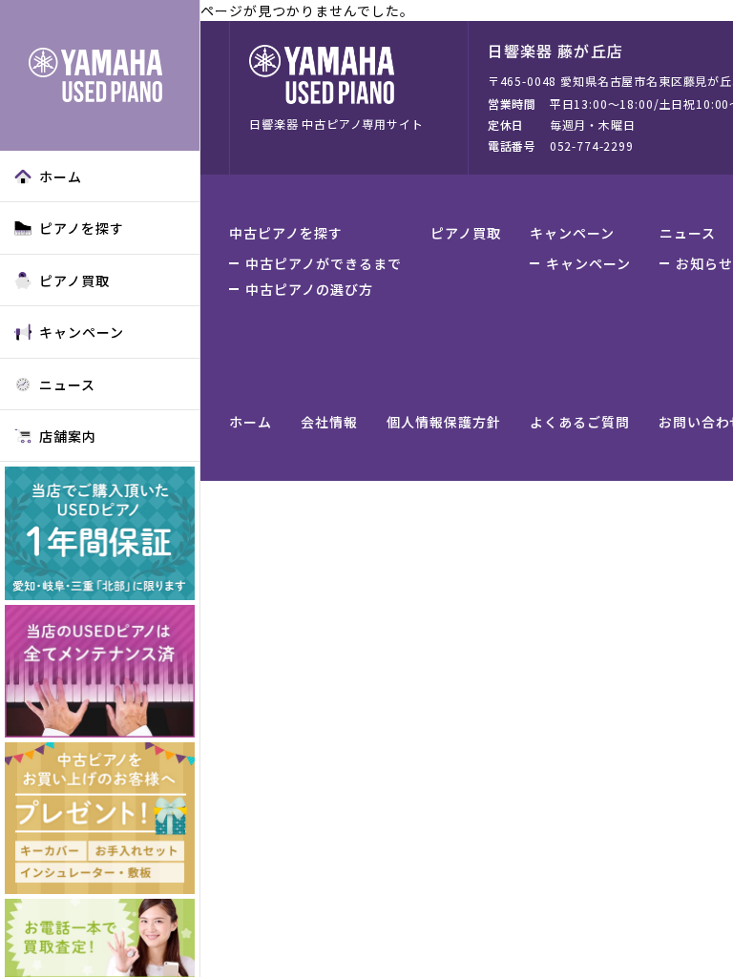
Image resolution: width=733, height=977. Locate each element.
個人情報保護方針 (444, 421)
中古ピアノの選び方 (309, 289)
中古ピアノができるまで (323, 263)
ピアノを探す (81, 228)
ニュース (67, 384)
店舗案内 (67, 436)
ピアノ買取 (74, 280)
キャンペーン (81, 332)
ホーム (60, 176)
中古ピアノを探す (286, 232)
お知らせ (704, 263)
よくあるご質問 (580, 421)
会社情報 (329, 421)
